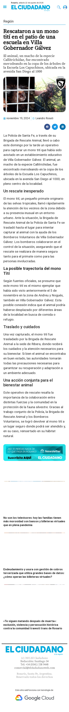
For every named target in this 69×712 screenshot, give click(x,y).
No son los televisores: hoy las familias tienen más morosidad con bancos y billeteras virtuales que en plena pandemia (34, 521)
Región (8, 21)
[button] (5, 6)
